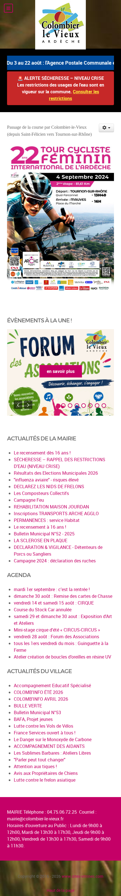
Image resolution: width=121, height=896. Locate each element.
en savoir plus (61, 371)
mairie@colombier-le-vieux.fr (35, 819)
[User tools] (106, 128)
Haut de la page (60, 890)
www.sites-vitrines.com (82, 876)
